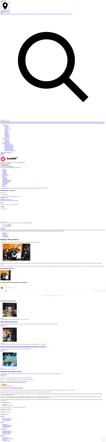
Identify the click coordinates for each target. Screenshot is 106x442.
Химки (70, 123)
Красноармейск (75, 122)
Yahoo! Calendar (6, 236)
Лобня (91, 122)
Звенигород (51, 13)
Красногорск (80, 122)
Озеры (18, 123)
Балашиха (2, 13)
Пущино (42, 123)
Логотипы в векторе (6, 440)
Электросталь (94, 123)
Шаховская (84, 123)
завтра (9, 167)
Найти (2, 154)
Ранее (10, 290)
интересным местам (5, 164)
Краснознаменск (86, 122)
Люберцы (2, 123)
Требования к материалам (7, 431)
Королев (65, 122)
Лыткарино (102, 122)
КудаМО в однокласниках (7, 405)
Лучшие (6, 290)
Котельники (69, 122)
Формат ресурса (6, 427)
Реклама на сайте (6, 437)
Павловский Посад (29, 123)
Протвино (39, 123)
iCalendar (4, 232)
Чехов (78, 123)
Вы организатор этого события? (6, 385)
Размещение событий (7, 430)
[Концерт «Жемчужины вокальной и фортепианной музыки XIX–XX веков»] (53, 335)
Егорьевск (43, 13)
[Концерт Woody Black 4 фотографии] (5, 280)
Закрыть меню (9, 152)
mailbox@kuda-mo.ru (6, 420)
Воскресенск (11, 13)
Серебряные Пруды (54, 123)
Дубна (39, 13)
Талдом (63, 123)
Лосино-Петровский (96, 122)
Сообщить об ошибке (7, 418)
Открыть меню (3, 152)
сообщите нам (22, 382)
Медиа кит (5, 439)
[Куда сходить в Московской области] (12, 161)
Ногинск (15, 123)
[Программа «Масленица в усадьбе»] (53, 359)
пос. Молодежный (101, 123)
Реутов (46, 123)
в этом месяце (18, 167)
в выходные (13, 167)
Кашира (60, 13)
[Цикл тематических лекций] (53, 310)
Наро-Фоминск (11, 123)
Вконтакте (5, 404)
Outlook (4, 234)
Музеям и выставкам (6, 432)
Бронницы (6, 13)
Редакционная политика (7, 425)
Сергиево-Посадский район (5, 199)
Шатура (80, 123)
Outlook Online (5, 235)
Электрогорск (89, 123)
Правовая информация (7, 426)
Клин (63, 13)
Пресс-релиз (5, 424)
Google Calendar (6, 233)
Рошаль (48, 123)
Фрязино (66, 123)
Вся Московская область (5, 11)
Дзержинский (24, 13)
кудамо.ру (2, 414)
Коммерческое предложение (8, 438)
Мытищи (6, 123)
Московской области (21, 162)
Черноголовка (74, 123)
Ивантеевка (56, 13)
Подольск (35, 123)
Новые (2, 290)
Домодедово (35, 13)
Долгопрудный (30, 13)
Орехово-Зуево (23, 123)
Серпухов (60, 123)
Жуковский (47, 13)
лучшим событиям (4, 165)
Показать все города (68, 13)
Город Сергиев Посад (18, 13)
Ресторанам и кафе (6, 433)
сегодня (6, 167)
